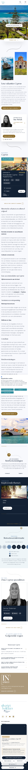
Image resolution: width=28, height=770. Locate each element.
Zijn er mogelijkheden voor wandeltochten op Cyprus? (9, 667)
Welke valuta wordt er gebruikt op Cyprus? (11, 649)
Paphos (23, 292)
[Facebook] (6, 716)
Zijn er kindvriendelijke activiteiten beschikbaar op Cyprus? (12, 658)
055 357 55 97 (20, 760)
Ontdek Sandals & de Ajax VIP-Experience (14, 757)
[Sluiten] (26, 766)
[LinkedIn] (13, 716)
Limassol (16, 292)
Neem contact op (7, 760)
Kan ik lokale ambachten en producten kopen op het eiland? (12, 663)
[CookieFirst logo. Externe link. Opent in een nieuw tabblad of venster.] (1, 376)
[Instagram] (2, 716)
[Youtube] (9, 716)
